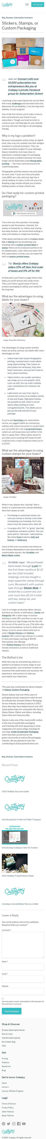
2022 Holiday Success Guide (15, 791)
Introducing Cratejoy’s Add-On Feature (20, 847)
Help (4, 1046)
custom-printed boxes (19, 256)
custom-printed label (26, 245)
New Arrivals (7, 1034)
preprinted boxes (34, 429)
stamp (5, 248)
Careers (5, 1087)
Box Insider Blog (8, 1042)
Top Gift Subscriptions (11, 1038)
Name (5, 961)
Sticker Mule (31, 588)
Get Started (37, 5)
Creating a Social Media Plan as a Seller (20, 904)
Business (9, 18)
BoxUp (11, 242)
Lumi (35, 566)
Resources (6, 1066)
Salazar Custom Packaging (16, 690)
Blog (3, 18)
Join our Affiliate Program (13, 1091)
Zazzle (37, 612)
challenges (17, 103)
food (19, 537)
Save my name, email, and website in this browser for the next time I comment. (23, 1002)
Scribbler (30, 552)
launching (18, 420)
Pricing (5, 1058)
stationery (22, 540)
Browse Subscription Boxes (13, 1030)
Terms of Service (9, 1104)
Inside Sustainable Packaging (24, 732)
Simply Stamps (15, 633)
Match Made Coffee (11, 555)
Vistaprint (6, 615)
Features (5, 1062)
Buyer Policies (8, 1115)
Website (5, 986)
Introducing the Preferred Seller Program (21, 819)
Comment (6, 930)
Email (5, 974)
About (4, 1083)
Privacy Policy (7, 1108)
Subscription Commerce (23, 18)
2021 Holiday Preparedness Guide (18, 876)
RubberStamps (14, 645)
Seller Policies (8, 1112)
